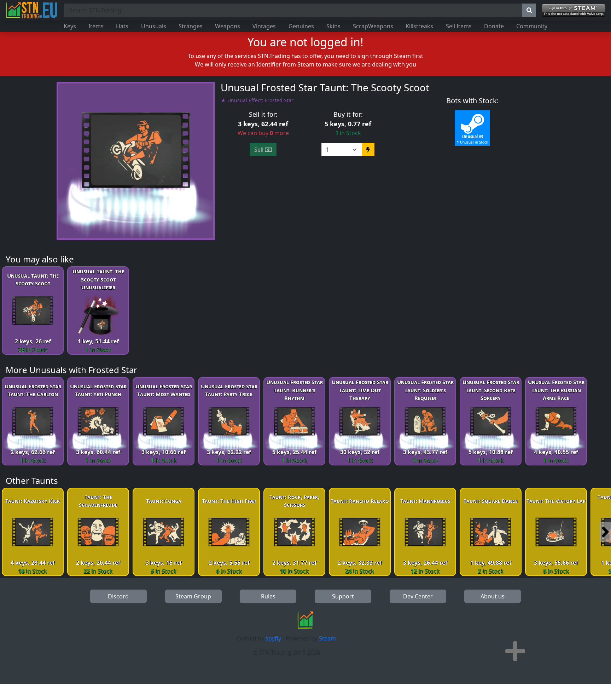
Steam (327, 638)
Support (343, 596)
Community (531, 26)
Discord (118, 596)
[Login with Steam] (573, 10)
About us (493, 596)
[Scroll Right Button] (605, 531)
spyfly (273, 638)
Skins (333, 26)
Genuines (301, 26)
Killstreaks (419, 26)
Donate (494, 26)
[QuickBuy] (368, 149)
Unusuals (153, 26)
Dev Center (418, 596)
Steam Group (193, 596)
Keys (70, 26)
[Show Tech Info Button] (515, 651)
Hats (122, 26)
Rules (268, 596)
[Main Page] (32, 10)
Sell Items (459, 26)
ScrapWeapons (373, 26)
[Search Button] (529, 10)
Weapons (227, 26)
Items (96, 26)
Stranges (191, 26)
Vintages (264, 26)
